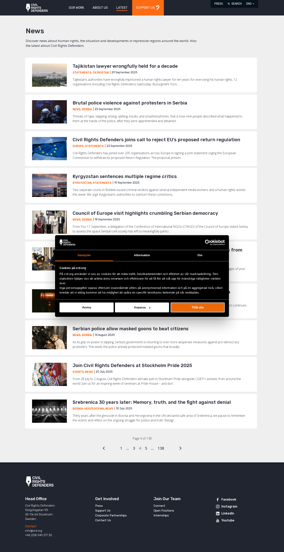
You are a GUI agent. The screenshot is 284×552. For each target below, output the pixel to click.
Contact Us (103, 520)
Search (236, 3)
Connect (159, 505)
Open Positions (164, 510)
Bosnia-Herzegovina (88, 408)
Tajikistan (101, 72)
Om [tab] (199, 255)
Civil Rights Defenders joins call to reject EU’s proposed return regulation (156, 139)
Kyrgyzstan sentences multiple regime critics (125, 176)
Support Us (103, 510)
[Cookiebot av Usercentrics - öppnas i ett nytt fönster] (208, 242)
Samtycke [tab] (84, 255)
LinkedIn (227, 513)
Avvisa (86, 307)
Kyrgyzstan (82, 183)
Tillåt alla (198, 307)
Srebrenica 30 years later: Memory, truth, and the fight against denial (152, 402)
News (77, 109)
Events (78, 372)
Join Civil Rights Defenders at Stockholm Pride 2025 (132, 365)
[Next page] (180, 448)
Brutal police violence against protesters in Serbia (130, 103)
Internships (161, 515)
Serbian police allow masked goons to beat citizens (131, 328)
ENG (249, 3)
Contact (30, 526)
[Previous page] (104, 448)
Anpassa (140, 307)
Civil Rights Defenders (37, 8)
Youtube (227, 520)
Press (218, 3)
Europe (78, 146)
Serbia (87, 109)
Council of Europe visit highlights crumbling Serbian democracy (145, 213)
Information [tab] (142, 255)
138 (161, 448)
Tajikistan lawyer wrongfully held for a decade (125, 66)
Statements (82, 72)
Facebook (228, 499)
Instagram (229, 506)
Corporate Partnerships (111, 515)
